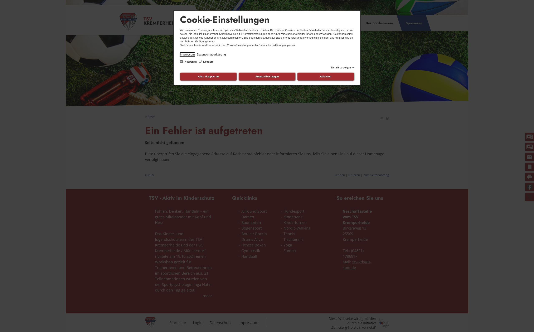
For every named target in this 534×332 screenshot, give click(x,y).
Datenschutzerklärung (211, 54)
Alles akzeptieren (208, 76)
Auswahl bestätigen (267, 76)
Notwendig (191, 61)
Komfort (208, 61)
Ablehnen (325, 76)
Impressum (187, 54)
